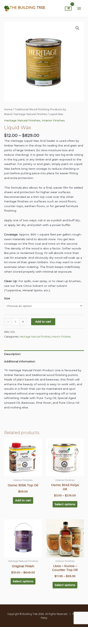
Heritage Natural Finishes (30, 114)
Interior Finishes (53, 120)
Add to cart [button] (23, 500)
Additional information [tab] (19, 361)
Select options (65, 504)
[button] (77, 28)
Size (7, 298)
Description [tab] (12, 354)
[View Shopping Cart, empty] (68, 8)
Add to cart (43, 321)
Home (8, 109)
